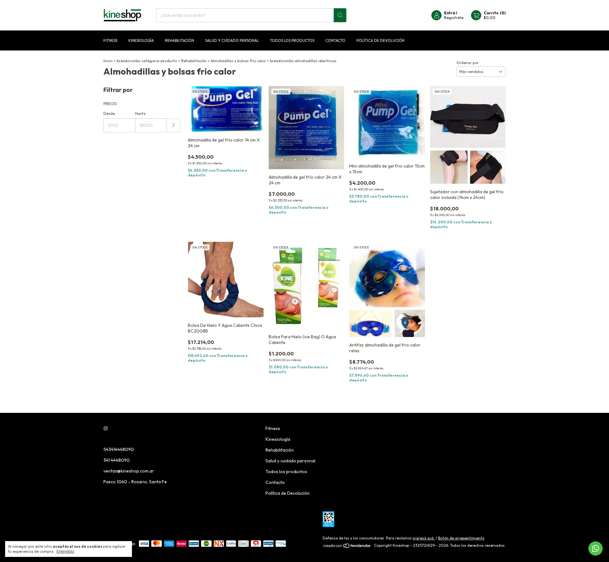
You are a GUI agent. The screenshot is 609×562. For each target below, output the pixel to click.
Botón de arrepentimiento (461, 538)
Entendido (65, 551)
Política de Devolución (380, 40)
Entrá (449, 12)
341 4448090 (116, 460)
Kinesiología (141, 40)
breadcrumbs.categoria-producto (147, 60)
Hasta (140, 113)
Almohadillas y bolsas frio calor (238, 60)
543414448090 (118, 449)
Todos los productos (292, 40)
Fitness (110, 40)
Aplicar (173, 125)
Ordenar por (467, 62)
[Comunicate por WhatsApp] (595, 548)
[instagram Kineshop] (105, 428)
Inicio (108, 60)
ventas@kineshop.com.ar (128, 471)
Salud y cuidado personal (232, 40)
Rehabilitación (179, 40)
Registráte (453, 17)
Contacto (335, 40)
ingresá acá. (424, 538)
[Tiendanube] (347, 547)
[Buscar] (340, 15)
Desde (109, 113)
